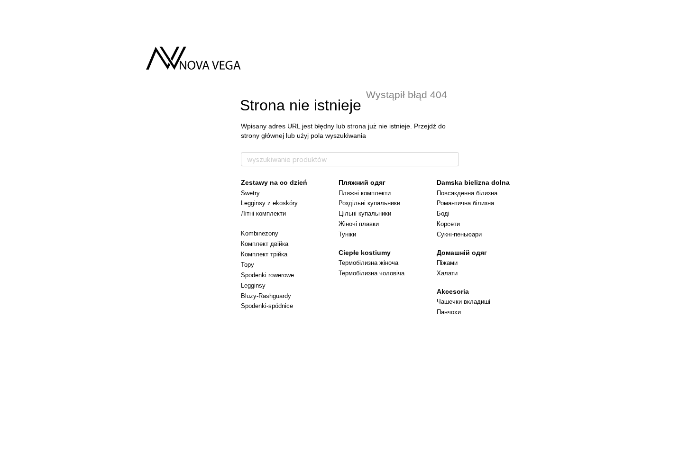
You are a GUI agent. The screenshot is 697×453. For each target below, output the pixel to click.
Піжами (447, 262)
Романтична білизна (465, 203)
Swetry (250, 193)
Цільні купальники (365, 213)
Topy (247, 264)
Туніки (347, 234)
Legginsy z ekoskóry (269, 203)
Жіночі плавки (359, 223)
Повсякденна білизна (467, 193)
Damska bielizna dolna (473, 182)
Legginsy (253, 285)
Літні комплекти (263, 213)
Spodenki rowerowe (267, 275)
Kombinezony (259, 233)
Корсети (448, 223)
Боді (443, 213)
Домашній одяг (462, 252)
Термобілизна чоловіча (371, 273)
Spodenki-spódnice (267, 305)
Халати (447, 273)
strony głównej (263, 135)
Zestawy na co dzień (274, 182)
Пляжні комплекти (365, 193)
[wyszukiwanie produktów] (451, 159)
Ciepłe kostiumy (365, 252)
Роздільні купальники (369, 203)
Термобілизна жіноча (368, 262)
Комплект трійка (264, 254)
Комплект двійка (264, 243)
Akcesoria (453, 291)
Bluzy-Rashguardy (266, 295)
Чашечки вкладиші (463, 301)
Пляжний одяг (362, 182)
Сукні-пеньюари (459, 234)
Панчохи (449, 312)
